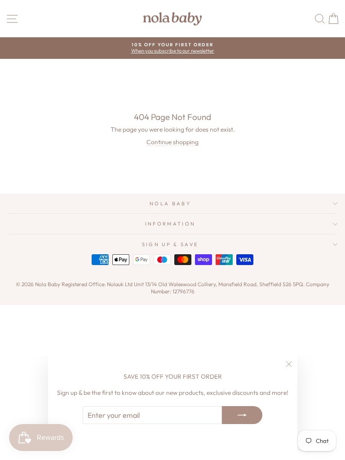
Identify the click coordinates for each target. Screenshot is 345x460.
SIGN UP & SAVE (170, 244)
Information (170, 224)
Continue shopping (172, 142)
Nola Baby (170, 203)
